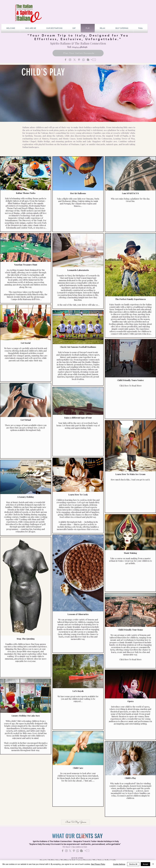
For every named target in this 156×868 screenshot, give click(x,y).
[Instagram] (70, 59)
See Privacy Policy (98, 864)
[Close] (153, 864)
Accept (145, 864)
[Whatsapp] (83, 59)
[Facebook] (65, 59)
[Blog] (88, 59)
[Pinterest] (79, 59)
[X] (74, 59)
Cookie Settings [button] (119, 864)
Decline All (133, 864)
